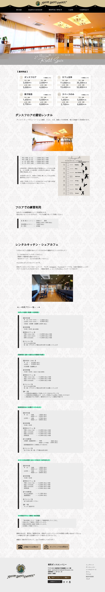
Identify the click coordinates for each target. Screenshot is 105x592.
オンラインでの (55, 547)
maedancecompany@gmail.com (62, 570)
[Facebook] (67, 582)
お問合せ (64, 547)
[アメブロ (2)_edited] (70, 582)
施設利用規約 (90, 576)
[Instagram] (64, 582)
